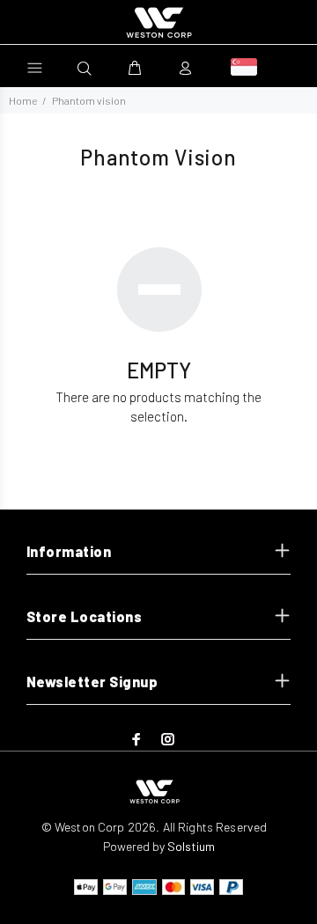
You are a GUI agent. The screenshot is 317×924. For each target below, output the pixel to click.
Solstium (191, 846)
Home (23, 100)
